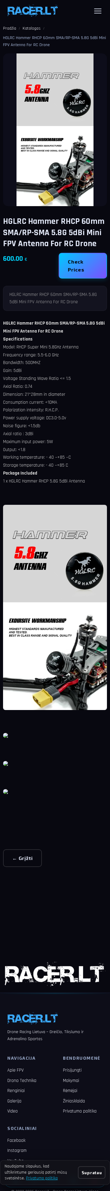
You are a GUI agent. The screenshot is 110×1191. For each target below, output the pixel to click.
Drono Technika (21, 1081)
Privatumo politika (80, 1111)
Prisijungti (72, 1070)
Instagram (17, 1150)
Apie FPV (15, 1070)
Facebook (16, 1140)
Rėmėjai (70, 1091)
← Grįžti (22, 858)
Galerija (14, 1101)
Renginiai (16, 1091)
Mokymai (71, 1081)
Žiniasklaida (74, 1101)
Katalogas (32, 28)
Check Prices (76, 265)
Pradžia (9, 28)
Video (12, 1111)
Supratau (92, 1172)
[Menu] (98, 11)
